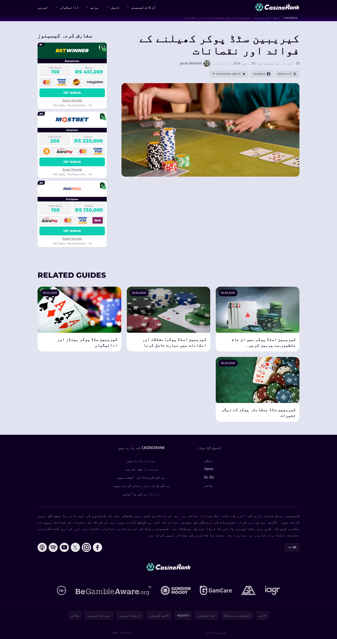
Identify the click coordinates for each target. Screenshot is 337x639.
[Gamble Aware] (113, 590)
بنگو (208, 460)
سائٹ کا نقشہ (121, 632)
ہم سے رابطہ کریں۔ (141, 468)
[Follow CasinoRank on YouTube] (64, 547)
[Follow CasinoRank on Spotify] (53, 547)
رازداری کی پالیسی (141, 493)
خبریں (43, 7)
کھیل (115, 7)
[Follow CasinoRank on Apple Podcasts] (42, 547)
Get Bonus (72, 92)
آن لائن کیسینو (143, 7)
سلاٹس (208, 485)
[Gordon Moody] (176, 590)
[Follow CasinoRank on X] (75, 547)
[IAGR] (272, 590)
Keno (208, 468)
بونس (95, 7)
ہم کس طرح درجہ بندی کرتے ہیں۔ (141, 485)
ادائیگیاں (69, 7)
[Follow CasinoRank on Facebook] (97, 547)
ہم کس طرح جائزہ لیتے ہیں (141, 477)
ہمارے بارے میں (141, 460)
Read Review (72, 100)
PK (294, 547)
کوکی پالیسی (216, 632)
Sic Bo (209, 477)
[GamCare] (216, 590)
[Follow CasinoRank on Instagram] (86, 547)
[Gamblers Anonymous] (248, 590)
